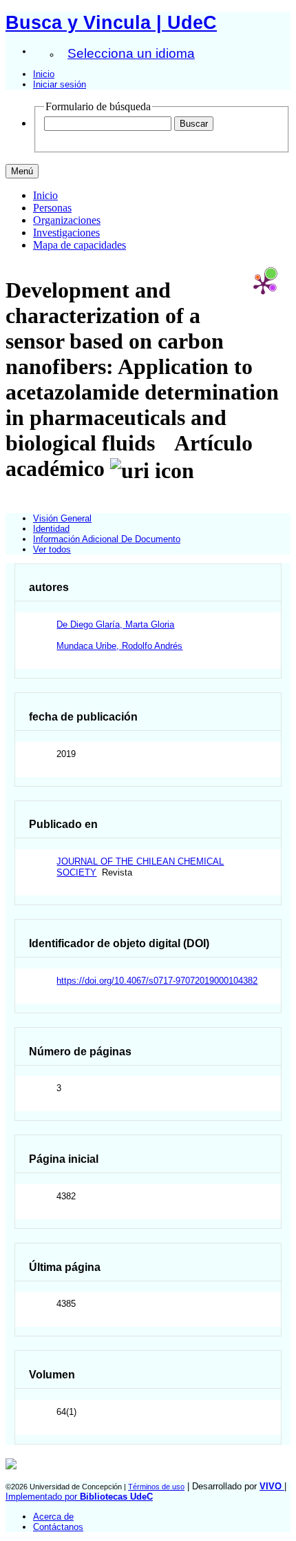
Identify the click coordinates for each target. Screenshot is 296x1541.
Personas (52, 208)
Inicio (43, 74)
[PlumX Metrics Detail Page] (263, 284)
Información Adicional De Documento (106, 539)
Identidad (51, 529)
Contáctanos (58, 1527)
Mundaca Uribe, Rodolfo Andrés (119, 646)
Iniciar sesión (59, 84)
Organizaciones (67, 220)
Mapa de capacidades (79, 245)
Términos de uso (156, 1486)
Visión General (62, 518)
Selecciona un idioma (131, 53)
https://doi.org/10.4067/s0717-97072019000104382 (156, 980)
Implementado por (79, 1496)
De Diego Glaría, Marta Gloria (115, 624)
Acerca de (53, 1516)
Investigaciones (66, 232)
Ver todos (52, 549)
